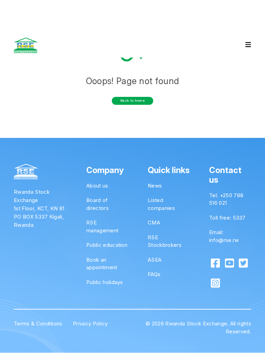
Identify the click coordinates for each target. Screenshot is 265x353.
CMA (154, 222)
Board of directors (97, 204)
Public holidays (104, 282)
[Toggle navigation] (242, 45)
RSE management (102, 226)
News (155, 185)
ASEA (154, 259)
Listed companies (161, 204)
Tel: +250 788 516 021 (226, 199)
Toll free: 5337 (227, 217)
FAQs (154, 274)
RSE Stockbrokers (164, 241)
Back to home (132, 100)
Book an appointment (101, 263)
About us (97, 185)
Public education (106, 245)
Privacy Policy (90, 323)
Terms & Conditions (38, 323)
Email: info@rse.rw (224, 236)
